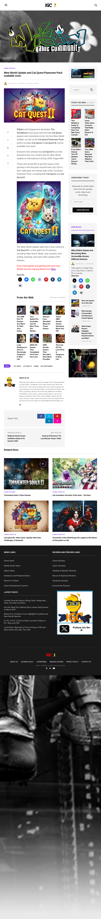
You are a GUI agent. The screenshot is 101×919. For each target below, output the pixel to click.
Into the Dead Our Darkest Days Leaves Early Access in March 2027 (26, 608)
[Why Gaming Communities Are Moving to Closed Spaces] (75, 313)
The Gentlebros (47, 366)
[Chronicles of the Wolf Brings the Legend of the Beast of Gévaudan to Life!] (74, 516)
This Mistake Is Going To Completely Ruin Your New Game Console (75, 128)
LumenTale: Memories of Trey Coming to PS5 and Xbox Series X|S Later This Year (25, 628)
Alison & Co (12, 83)
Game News (9, 561)
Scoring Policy (27, 662)
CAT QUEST (17, 366)
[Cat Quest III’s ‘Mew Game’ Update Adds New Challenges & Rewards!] (26, 516)
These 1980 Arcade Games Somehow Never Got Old (60, 324)
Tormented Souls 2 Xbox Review (17, 495)
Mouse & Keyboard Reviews (64, 576)
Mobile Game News (12, 566)
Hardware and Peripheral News (17, 576)
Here (53, 269)
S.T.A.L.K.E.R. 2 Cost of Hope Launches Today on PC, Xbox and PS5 (25, 622)
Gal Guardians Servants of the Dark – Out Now (71, 495)
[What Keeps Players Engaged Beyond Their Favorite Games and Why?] (75, 328)
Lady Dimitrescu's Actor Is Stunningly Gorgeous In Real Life (22, 352)
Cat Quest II (27, 366)
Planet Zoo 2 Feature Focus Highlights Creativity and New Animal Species (26, 615)
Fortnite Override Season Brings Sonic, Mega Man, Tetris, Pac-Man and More (25, 601)
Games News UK (9, 68)
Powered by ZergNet (57, 297)
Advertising (42, 662)
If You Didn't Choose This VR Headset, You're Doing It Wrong (76, 157)
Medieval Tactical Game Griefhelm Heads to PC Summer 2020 (16, 438)
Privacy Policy (72, 662)
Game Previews (59, 566)
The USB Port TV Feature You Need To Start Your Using (21, 324)
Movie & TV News (11, 581)
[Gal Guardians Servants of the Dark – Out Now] (74, 473)
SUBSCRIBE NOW (83, 210)
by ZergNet (90, 102)
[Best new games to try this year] (75, 303)
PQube (36, 366)
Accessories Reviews (61, 586)
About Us (14, 662)
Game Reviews (9, 492)
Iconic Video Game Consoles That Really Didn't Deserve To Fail (89, 128)
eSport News (9, 571)
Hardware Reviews (60, 581)
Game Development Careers (16, 586)
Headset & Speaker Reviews (64, 571)
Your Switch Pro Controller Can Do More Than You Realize (34, 324)
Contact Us (86, 662)
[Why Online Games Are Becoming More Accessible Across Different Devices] (82, 240)
